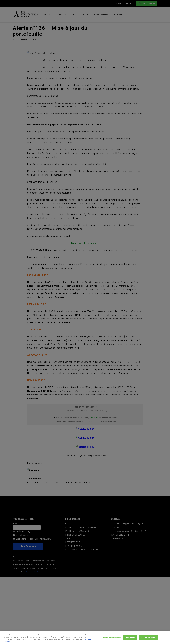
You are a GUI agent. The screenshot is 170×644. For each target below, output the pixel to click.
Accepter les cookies (148, 637)
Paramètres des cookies (112, 637)
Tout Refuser (130, 637)
